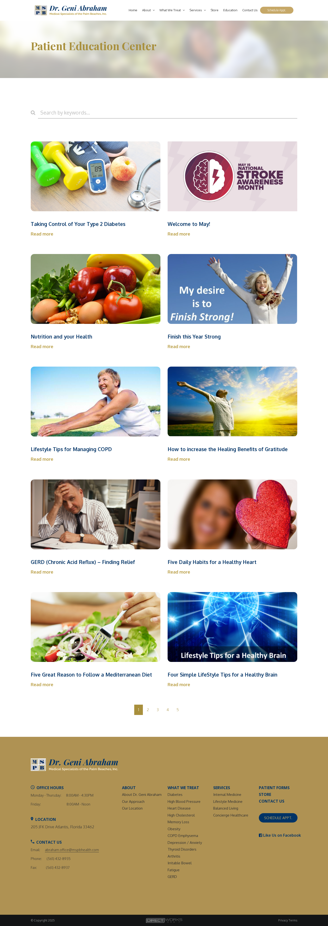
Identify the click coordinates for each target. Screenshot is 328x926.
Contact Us (250, 10)
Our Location (132, 808)
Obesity (174, 829)
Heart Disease (179, 808)
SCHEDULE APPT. (278, 818)
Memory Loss (178, 822)
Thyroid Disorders (182, 849)
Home (133, 10)
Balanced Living (225, 808)
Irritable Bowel (180, 863)
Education (230, 10)
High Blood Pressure (184, 801)
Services (196, 10)
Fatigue (174, 870)
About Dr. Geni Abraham (142, 794)
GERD (172, 876)
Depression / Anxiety (185, 842)
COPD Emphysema (183, 835)
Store (215, 10)
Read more (42, 233)
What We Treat (170, 10)
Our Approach (133, 801)
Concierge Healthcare (230, 815)
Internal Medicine (227, 794)
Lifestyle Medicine (228, 801)
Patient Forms (274, 787)
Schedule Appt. (276, 10)
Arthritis (174, 856)
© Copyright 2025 (43, 920)
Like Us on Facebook (281, 835)
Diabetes (175, 794)
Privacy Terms (287, 920)
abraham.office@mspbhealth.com (72, 849)
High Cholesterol (181, 815)
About (147, 10)
